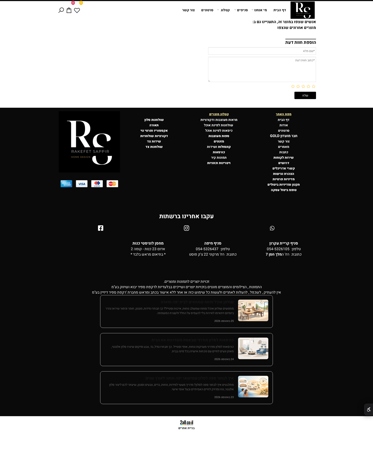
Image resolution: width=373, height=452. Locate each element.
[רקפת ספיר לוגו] (303, 10)
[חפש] (61, 10)
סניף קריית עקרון (283, 243)
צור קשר (188, 10)
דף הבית (279, 10)
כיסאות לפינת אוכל (218, 130)
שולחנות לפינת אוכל (219, 125)
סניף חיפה (212, 243)
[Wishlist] (77, 10)
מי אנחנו (260, 10)
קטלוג (225, 10)
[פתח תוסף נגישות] (368, 409)
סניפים (242, 10)
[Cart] (69, 10)
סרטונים (207, 10)
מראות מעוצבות (226, 119)
